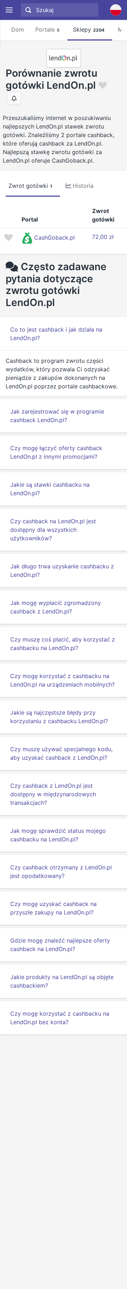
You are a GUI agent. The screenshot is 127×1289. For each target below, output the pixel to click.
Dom (17, 29)
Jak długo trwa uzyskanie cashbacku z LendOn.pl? (62, 570)
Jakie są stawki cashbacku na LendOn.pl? (50, 489)
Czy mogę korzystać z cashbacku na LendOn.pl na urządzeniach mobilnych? (62, 680)
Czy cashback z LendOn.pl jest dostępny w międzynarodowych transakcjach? (53, 794)
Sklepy (88, 29)
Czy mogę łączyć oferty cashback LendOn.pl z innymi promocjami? (56, 452)
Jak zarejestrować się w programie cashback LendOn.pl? (57, 416)
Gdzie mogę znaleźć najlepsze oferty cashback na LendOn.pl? (60, 944)
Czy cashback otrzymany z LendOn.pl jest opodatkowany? (61, 871)
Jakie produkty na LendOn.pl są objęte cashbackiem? (62, 981)
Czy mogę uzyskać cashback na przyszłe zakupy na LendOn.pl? (53, 908)
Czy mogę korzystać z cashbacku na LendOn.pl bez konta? (59, 1018)
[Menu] (9, 10)
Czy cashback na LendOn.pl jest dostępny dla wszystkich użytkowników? (53, 530)
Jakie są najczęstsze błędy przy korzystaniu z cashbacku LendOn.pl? (59, 717)
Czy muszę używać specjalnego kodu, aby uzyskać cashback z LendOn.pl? (61, 753)
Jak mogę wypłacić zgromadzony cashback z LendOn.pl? (55, 607)
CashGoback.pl (54, 237)
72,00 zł (103, 236)
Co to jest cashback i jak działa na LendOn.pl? (56, 334)
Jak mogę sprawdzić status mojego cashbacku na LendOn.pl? (58, 835)
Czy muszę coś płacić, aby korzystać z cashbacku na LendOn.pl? (62, 643)
